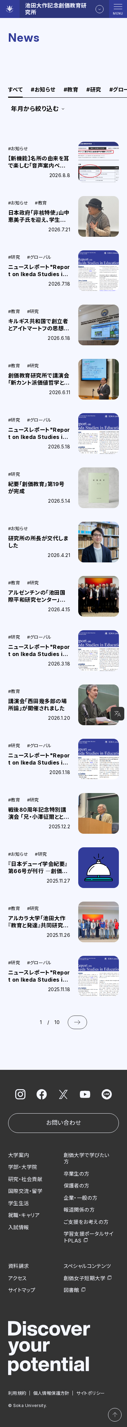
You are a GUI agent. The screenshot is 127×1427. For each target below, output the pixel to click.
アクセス (17, 1278)
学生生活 (18, 1203)
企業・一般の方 (81, 1198)
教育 (71, 90)
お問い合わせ (63, 1122)
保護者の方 (76, 1185)
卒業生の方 (76, 1174)
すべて (15, 90)
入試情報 (18, 1227)
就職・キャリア (24, 1215)
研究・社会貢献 (25, 1179)
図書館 (71, 1290)
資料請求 (18, 1266)
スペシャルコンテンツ (87, 1266)
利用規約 (17, 1393)
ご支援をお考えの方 (86, 1222)
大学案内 (18, 1155)
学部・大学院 (22, 1167)
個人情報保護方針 (51, 1393)
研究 (93, 90)
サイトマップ (22, 1290)
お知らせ (43, 90)
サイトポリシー (90, 1393)
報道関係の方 (79, 1210)
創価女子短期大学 (85, 1278)
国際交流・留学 (25, 1191)
